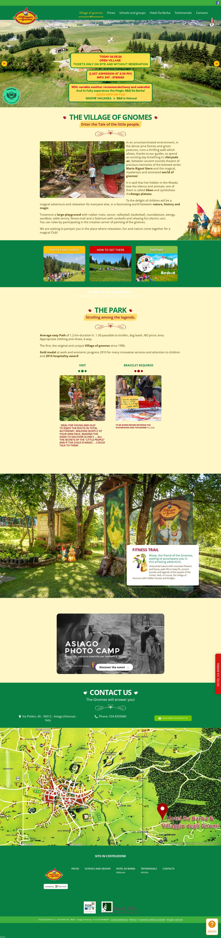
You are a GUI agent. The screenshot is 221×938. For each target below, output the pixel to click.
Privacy (133, 919)
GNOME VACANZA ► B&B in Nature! (111, 98)
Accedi (2, 937)
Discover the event (112, 667)
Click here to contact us (175, 718)
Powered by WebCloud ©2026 (151, 919)
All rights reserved (175, 919)
